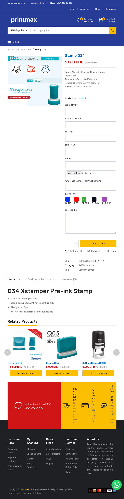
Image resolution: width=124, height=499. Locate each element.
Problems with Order (15, 468)
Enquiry (49, 463)
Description (15, 279)
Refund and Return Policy (72, 465)
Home (10, 49)
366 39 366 (33, 408)
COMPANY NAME (73, 118)
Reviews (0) (69, 279)
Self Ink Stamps (24, 49)
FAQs (48, 459)
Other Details (71, 210)
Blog (67, 472)
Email (68, 158)
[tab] (15, 280)
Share (113, 251)
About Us (69, 449)
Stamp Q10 (16, 363)
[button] (11, 58)
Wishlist (30, 459)
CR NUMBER (71, 105)
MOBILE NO (70, 145)
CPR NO (69, 132)
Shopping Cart (34, 454)
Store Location (53, 449)
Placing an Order (13, 451)
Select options (25, 373)
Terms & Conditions (32, 465)
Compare (95, 251)
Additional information (42, 279)
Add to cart (98, 243)
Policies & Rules (73, 459)
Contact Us (71, 454)
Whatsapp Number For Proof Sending (83, 181)
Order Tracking (53, 454)
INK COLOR (70, 194)
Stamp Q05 (52, 363)
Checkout (31, 449)
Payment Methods (12, 459)
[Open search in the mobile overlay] (62, 30)
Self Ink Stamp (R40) (94, 363)
